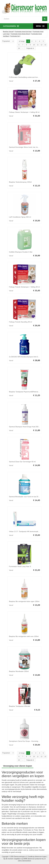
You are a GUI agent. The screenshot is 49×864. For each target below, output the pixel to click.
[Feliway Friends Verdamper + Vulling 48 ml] (24, 274)
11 (38, 45)
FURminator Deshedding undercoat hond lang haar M (28, 77)
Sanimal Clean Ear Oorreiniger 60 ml (22, 462)
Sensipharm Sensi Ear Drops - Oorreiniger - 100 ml (27, 741)
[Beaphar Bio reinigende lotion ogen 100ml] (24, 589)
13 (45, 45)
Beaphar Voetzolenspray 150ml (20, 182)
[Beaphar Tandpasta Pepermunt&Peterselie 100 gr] (24, 379)
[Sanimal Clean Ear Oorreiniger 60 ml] (24, 449)
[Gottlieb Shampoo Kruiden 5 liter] (24, 239)
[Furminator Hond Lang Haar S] (24, 554)
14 (19, 48)
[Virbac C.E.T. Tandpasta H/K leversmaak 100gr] (24, 519)
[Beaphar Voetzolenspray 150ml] (24, 170)
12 (41, 45)
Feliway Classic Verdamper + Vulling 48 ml (24, 112)
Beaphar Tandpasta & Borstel (19, 706)
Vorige (22, 41)
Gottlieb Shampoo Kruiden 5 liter (20, 252)
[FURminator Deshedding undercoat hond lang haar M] (24, 65)
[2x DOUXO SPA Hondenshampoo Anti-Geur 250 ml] (24, 344)
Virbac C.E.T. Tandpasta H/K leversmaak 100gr (26, 531)
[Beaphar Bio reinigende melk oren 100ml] (24, 624)
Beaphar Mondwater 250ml (19, 671)
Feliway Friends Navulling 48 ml (20, 322)
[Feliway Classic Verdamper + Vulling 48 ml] (24, 100)
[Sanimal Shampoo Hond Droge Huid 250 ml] (24, 414)
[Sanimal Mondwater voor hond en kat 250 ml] (24, 484)
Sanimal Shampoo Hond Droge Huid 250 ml (25, 427)
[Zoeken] (44, 18)
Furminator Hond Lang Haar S (20, 566)
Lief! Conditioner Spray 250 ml (20, 217)
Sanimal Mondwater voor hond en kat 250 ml (25, 497)
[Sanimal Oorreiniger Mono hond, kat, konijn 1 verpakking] (24, 135)
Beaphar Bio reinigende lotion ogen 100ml (24, 601)
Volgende (29, 48)
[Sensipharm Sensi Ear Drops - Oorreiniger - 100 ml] (24, 729)
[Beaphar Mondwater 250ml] (24, 659)
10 (34, 45)
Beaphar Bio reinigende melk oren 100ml (24, 636)
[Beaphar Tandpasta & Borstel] (24, 694)
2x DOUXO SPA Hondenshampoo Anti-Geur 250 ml (27, 357)
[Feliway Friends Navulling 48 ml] (24, 309)
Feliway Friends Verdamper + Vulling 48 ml (24, 287)
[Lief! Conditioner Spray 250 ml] (24, 204)
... (22, 48)
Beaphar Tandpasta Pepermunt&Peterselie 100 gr (27, 392)
